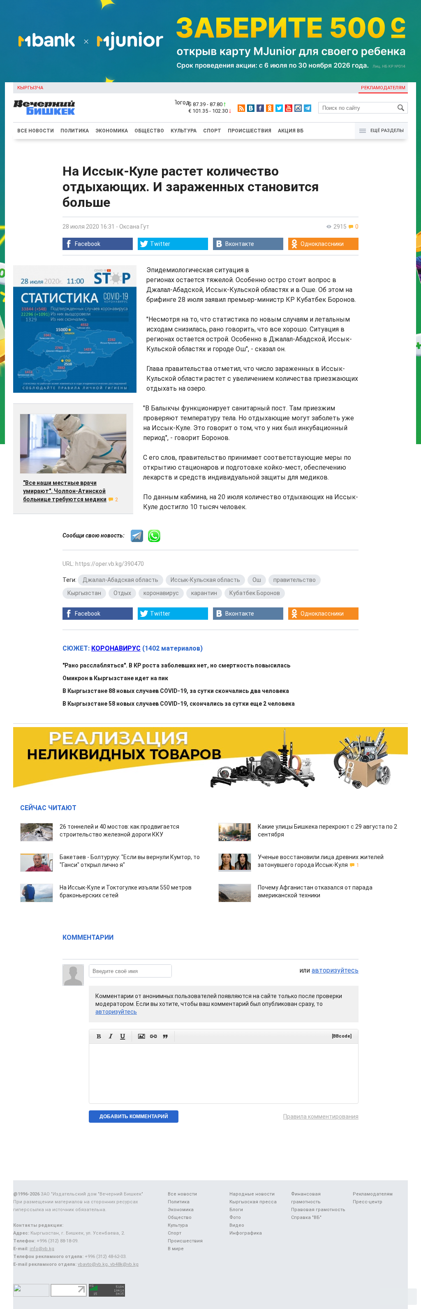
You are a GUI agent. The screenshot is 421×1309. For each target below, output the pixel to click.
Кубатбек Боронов (254, 593)
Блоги (236, 1209)
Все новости (35, 131)
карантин (204, 593)
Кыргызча (30, 87)
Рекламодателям (383, 87)
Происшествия (249, 131)
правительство (294, 580)
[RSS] (241, 108)
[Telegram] (307, 108)
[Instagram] (298, 108)
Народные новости (252, 1194)
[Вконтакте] (250, 108)
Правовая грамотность (318, 1209)
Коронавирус (116, 648)
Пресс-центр (367, 1202)
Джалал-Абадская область (120, 580)
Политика (74, 131)
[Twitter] (279, 108)
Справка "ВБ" (306, 1217)
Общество (149, 131)
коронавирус (161, 593)
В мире (176, 1248)
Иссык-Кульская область (205, 580)
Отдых (122, 593)
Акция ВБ (290, 131)
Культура (184, 131)
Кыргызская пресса (253, 1202)
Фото (235, 1217)
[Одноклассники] (269, 108)
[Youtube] (288, 108)
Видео (236, 1225)
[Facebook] (260, 108)
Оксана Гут (134, 226)
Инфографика (245, 1233)
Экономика (111, 131)
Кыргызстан (84, 593)
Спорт (212, 131)
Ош (256, 580)
